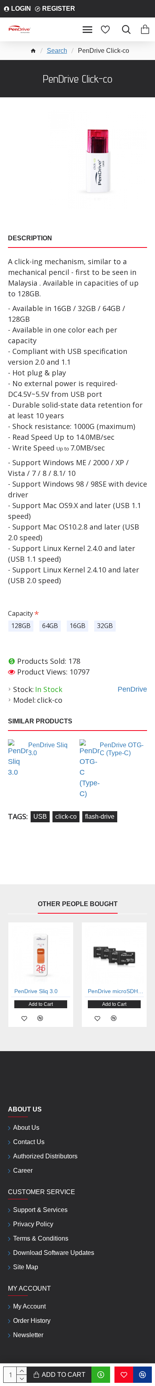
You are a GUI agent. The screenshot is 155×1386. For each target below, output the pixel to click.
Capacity (20, 613)
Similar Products (40, 721)
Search (57, 50)
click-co (66, 816)
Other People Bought (78, 904)
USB (40, 816)
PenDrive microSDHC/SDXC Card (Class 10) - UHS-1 (116, 991)
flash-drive (99, 816)
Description (30, 238)
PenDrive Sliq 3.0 (48, 749)
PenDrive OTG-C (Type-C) (121, 749)
